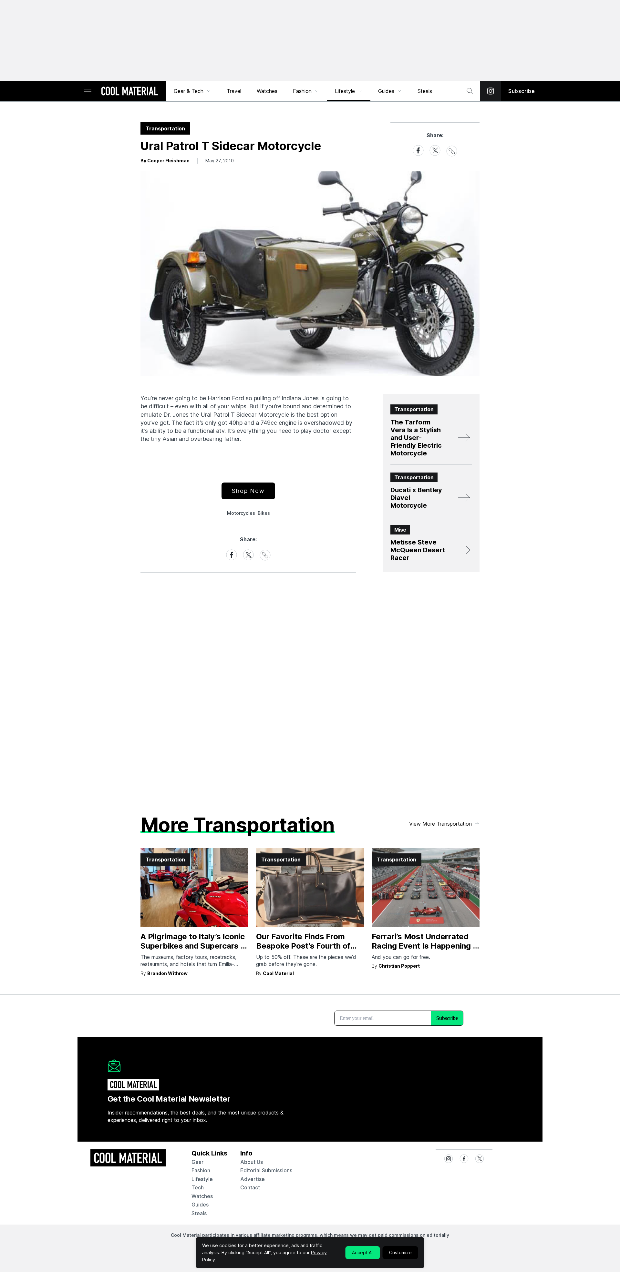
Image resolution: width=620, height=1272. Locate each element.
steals (425, 91)
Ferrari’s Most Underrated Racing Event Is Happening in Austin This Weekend (425, 946)
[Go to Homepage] (129, 91)
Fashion (302, 91)
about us (251, 1162)
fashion (200, 1170)
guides (200, 1204)
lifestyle (202, 1179)
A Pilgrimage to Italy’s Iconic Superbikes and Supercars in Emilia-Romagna (193, 946)
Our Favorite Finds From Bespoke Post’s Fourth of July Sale (303, 946)
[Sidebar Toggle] (88, 91)
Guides (386, 91)
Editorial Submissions (266, 1170)
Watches (267, 91)
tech (197, 1187)
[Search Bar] (470, 91)
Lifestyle (345, 91)
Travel (234, 91)
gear (197, 1162)
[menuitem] (192, 91)
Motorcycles (241, 513)
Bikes (264, 513)
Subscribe (521, 91)
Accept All (363, 1252)
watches (202, 1196)
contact (250, 1187)
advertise (252, 1179)
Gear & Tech (188, 91)
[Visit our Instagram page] (490, 91)
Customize (400, 1252)
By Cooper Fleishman (165, 160)
